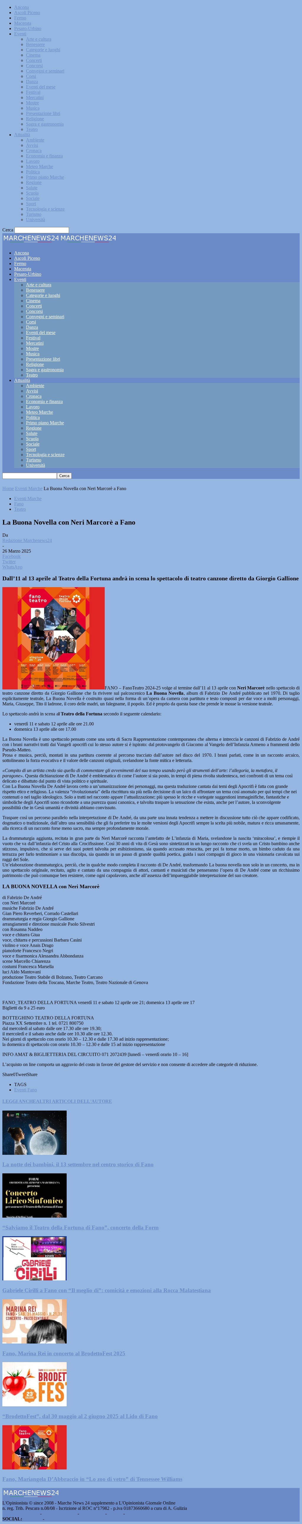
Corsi (31, 76)
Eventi (20, 33)
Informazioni (92, 1513)
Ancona (21, 7)
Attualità (22, 134)
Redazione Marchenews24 (27, 540)
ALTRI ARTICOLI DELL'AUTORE (74, 1101)
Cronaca (34, 150)
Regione (34, 182)
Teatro (32, 129)
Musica (33, 108)
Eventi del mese (40, 86)
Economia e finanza (44, 155)
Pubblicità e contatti (20, 1513)
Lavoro (33, 161)
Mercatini (35, 97)
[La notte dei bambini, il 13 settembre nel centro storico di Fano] (34, 1153)
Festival (33, 92)
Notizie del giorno (59, 1513)
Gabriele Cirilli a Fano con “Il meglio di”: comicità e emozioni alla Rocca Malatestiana (106, 1290)
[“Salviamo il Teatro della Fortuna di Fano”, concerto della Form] (34, 1215)
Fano (19, 503)
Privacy (115, 1513)
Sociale (33, 198)
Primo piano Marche (45, 177)
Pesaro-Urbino (27, 28)
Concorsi (34, 65)
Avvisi (32, 145)
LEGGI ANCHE (19, 1101)
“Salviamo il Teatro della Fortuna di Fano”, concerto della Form (80, 1227)
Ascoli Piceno (27, 12)
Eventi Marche (28, 488)
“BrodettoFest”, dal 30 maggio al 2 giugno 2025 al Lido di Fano (80, 1416)
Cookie (132, 1513)
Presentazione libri (43, 113)
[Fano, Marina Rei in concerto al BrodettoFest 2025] (34, 1341)
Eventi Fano (25, 1089)
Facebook (32, 1518)
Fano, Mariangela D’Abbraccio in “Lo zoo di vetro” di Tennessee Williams (92, 1479)
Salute (31, 187)
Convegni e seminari (45, 70)
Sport (31, 203)
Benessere (35, 44)
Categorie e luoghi (43, 49)
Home (8, 488)
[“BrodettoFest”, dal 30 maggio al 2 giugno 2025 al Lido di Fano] (34, 1404)
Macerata (22, 23)
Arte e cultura (38, 39)
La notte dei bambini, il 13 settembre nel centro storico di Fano (78, 1164)
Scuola (32, 193)
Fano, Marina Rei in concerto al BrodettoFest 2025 (63, 1353)
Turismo (33, 214)
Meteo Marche (39, 166)
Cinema (33, 55)
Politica (33, 171)
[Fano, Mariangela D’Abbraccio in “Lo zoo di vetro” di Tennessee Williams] (34, 1467)
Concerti (34, 60)
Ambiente (35, 139)
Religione (35, 118)
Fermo (20, 17)
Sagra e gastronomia (45, 124)
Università (35, 219)
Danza (32, 81)
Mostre (32, 102)
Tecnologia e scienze (45, 208)
